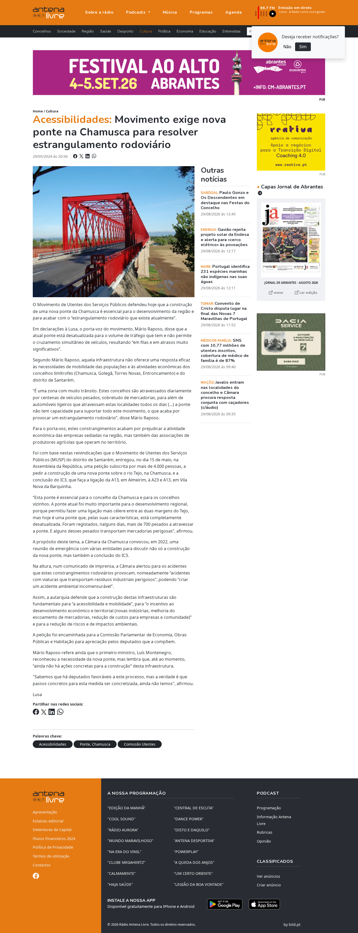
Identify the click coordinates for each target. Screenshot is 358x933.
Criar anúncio (269, 884)
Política (164, 31)
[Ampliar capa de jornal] (291, 240)
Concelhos (42, 31)
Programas (201, 12)
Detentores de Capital (52, 829)
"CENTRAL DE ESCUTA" (194, 807)
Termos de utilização (51, 856)
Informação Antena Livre (274, 820)
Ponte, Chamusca (95, 744)
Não (287, 47)
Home (38, 111)
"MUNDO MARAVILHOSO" (130, 840)
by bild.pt (292, 924)
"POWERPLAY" (186, 851)
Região (88, 31)
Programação (269, 807)
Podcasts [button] (136, 12)
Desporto (125, 31)
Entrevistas (232, 31)
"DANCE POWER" (189, 818)
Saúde (105, 31)
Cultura (146, 31)
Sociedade (66, 31)
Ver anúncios (268, 876)
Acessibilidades (52, 744)
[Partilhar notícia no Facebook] (75, 156)
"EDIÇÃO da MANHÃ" (126, 807)
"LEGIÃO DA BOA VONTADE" (199, 884)
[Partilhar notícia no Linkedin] (88, 156)
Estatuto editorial (48, 820)
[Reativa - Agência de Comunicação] (291, 141)
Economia (185, 31)
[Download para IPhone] (264, 904)
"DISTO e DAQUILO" (192, 829)
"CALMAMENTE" (121, 873)
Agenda (233, 12)
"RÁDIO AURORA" (122, 829)
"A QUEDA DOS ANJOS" (194, 862)
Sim (303, 47)
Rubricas (264, 832)
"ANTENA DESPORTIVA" (194, 840)
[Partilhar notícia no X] (81, 156)
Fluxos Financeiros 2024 (54, 838)
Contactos (42, 865)
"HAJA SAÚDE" (120, 884)
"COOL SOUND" (121, 818)
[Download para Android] (224, 904)
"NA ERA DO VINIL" (124, 851)
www (278, 292)
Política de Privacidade (53, 847)
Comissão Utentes (139, 744)
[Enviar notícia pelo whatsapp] (93, 156)
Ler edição (308, 292)
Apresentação (45, 812)
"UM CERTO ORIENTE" (193, 873)
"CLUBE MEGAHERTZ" (126, 862)
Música (170, 12)
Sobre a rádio (99, 12)
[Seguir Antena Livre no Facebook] (36, 876)
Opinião (264, 841)
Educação (207, 31)
